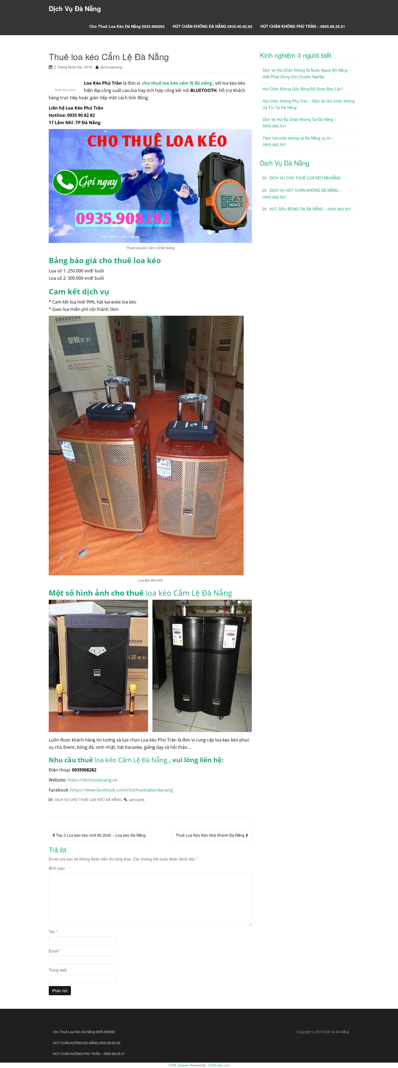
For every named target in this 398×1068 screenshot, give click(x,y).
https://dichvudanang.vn (92, 780)
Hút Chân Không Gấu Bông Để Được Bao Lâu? (303, 88)
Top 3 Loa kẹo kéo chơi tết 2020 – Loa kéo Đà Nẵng (100, 835)
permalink (136, 799)
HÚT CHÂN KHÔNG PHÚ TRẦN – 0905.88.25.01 (302, 26)
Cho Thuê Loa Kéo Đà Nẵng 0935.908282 (127, 26)
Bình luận (57, 868)
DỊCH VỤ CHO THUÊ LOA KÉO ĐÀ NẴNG (88, 799)
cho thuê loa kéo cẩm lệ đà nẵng (177, 83)
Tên (53, 931)
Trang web (58, 970)
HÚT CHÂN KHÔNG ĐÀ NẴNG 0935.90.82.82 (212, 26)
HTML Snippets (179, 1065)
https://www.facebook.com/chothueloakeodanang (121, 790)
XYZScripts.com (219, 1065)
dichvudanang (111, 67)
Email (55, 951)
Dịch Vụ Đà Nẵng (75, 8)
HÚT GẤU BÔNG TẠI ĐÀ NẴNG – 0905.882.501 (310, 209)
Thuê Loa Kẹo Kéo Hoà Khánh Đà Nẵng (211, 835)
